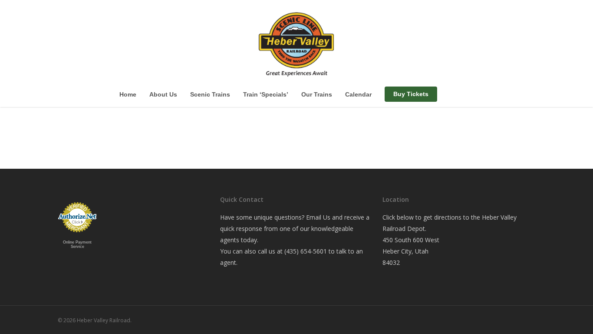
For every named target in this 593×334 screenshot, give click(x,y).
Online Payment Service (77, 244)
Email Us (318, 217)
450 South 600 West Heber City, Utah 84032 (410, 251)
